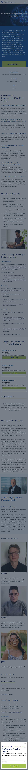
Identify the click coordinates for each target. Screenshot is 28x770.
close (25, 743)
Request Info (14, 766)
